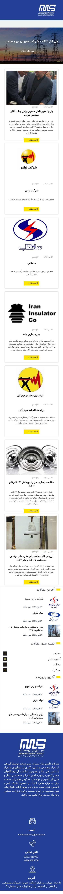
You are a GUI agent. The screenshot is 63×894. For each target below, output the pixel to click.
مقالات (56, 664)
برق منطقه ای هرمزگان (31, 410)
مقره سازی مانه (31, 334)
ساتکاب (31, 263)
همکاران (56, 670)
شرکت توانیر (31, 190)
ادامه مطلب (33, 140)
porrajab (35, 107)
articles (56, 653)
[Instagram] (55, 805)
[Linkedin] (47, 805)
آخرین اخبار (54, 659)
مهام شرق (38, 613)
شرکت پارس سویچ (34, 599)
